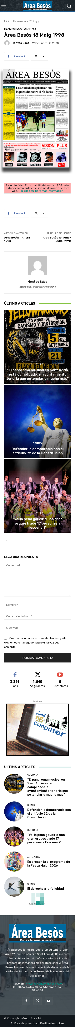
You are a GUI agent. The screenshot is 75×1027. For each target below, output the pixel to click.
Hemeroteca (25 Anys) (26, 21)
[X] (37, 1001)
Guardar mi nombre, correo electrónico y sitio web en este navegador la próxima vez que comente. (35, 642)
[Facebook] (26, 1001)
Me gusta (15, 672)
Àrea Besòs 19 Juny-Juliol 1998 (57, 239)
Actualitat (34, 857)
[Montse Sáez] (7, 43)
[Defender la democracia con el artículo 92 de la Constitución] (37, 421)
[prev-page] (6, 540)
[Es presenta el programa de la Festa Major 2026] (14, 862)
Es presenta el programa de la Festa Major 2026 (48, 863)
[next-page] (13, 540)
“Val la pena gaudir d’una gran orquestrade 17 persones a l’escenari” (37, 523)
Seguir (37, 672)
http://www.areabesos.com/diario (37, 287)
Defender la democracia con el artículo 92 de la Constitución (37, 451)
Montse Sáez (20, 43)
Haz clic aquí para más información (41, 190)
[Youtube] (49, 1001)
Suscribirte (60, 672)
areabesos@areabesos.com (44, 983)
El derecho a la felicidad (45, 889)
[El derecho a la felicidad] (14, 887)
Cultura (37, 364)
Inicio (7, 21)
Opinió (37, 443)
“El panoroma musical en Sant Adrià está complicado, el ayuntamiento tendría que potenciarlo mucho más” (37, 374)
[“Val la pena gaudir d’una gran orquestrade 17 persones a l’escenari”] (37, 496)
